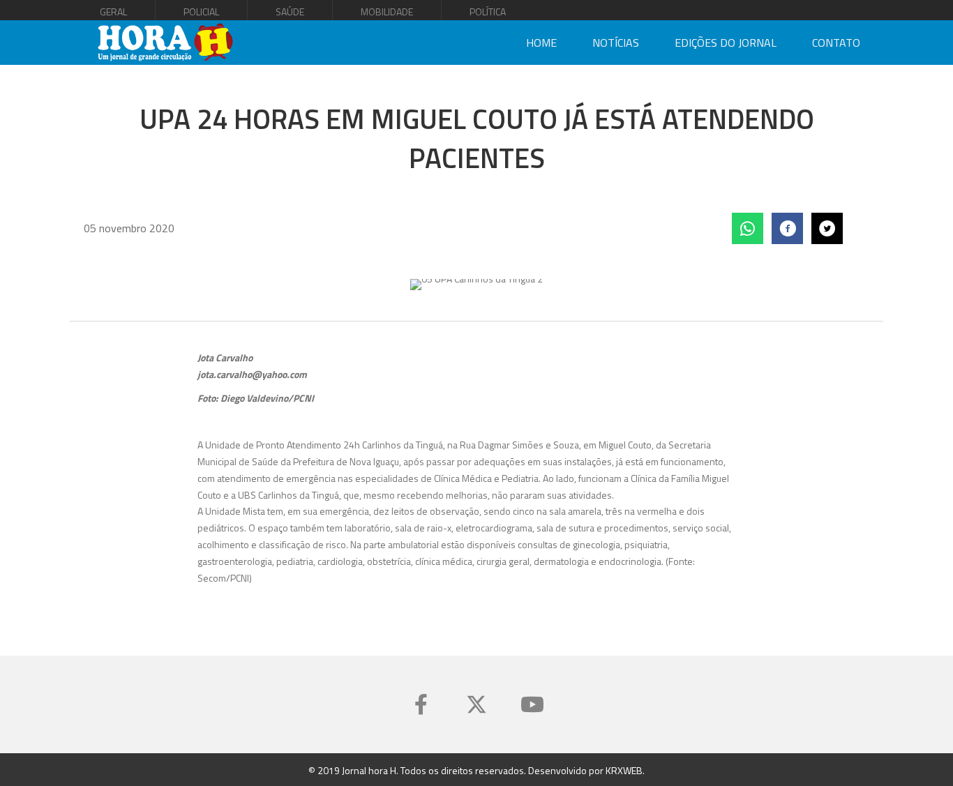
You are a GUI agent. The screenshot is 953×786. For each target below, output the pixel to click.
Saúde (290, 11)
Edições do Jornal (725, 42)
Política (488, 11)
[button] (421, 704)
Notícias (615, 42)
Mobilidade (387, 11)
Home (541, 42)
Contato (836, 42)
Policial (201, 11)
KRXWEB (624, 770)
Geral (113, 11)
